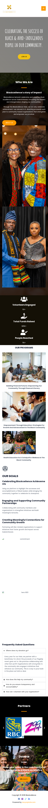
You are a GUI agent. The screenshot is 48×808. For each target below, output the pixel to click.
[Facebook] (19, 799)
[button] (3, 727)
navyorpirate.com (28, 802)
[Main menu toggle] (43, 8)
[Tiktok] (26, 799)
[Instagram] (22, 799)
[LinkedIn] (29, 799)
